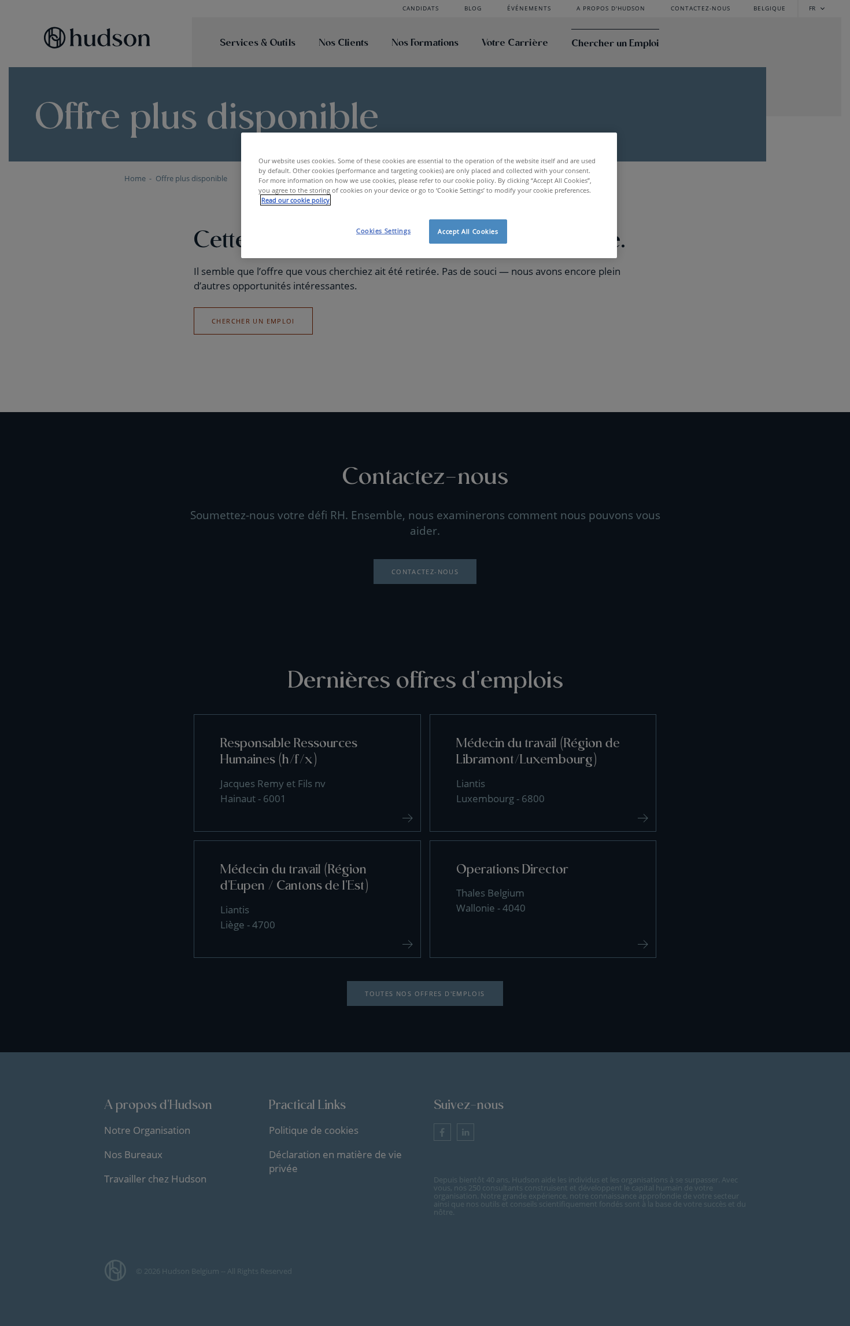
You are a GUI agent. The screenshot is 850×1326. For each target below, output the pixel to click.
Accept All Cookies (468, 231)
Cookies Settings (383, 230)
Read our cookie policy (295, 200)
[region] (429, 195)
